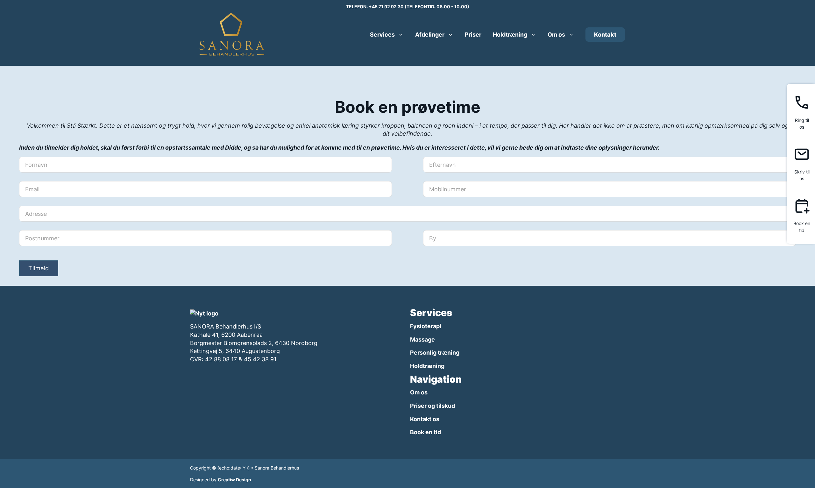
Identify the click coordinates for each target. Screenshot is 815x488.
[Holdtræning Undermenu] (533, 35)
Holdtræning (510, 34)
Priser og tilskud (432, 405)
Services (382, 34)
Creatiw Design (234, 479)
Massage (422, 339)
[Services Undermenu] (401, 35)
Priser (473, 34)
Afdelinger (429, 34)
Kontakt (605, 34)
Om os (556, 34)
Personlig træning (434, 352)
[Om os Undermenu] (571, 35)
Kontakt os (424, 419)
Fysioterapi (425, 326)
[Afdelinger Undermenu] (450, 35)
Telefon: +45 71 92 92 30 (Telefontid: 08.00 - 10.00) (407, 6)
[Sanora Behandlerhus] (204, 312)
